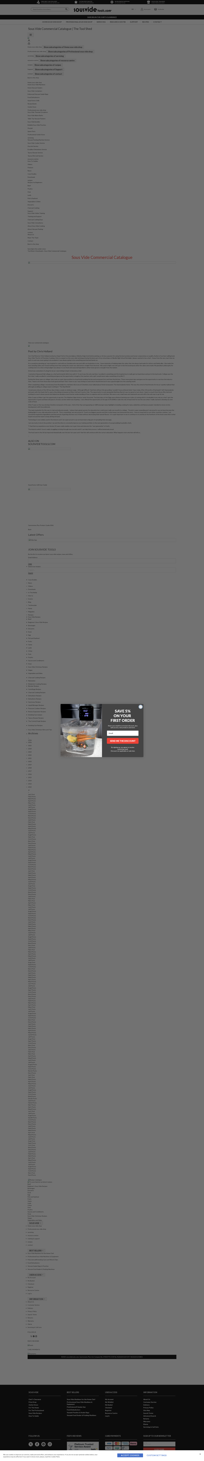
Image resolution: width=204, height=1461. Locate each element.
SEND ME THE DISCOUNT (123, 741)
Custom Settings (157, 1455)
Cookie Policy (55, 1457)
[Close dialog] (141, 707)
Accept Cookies (130, 1455)
